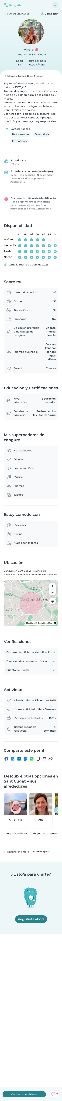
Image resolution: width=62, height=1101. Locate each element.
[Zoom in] (52, 586)
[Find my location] (52, 601)
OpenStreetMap (45, 622)
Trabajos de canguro (43, 833)
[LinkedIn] (19, 759)
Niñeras (23, 833)
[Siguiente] (57, 810)
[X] (12, 759)
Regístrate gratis (40, 851)
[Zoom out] (52, 592)
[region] (31, 603)
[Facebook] (6, 759)
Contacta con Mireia (24, 1094)
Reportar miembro (18, 851)
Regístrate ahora (31, 919)
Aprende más (43, 209)
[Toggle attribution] (55, 623)
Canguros (10, 833)
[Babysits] (13, 5)
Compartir (51, 13)
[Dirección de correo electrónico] (44, 759)
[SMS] (38, 759)
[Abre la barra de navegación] (55, 5)
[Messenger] (25, 759)
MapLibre (30, 622)
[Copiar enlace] (50, 759)
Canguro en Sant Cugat (31, 54)
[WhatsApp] (31, 759)
